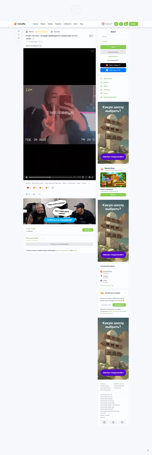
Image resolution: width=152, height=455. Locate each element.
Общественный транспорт (53, 183)
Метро (65, 183)
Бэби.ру (102, 417)
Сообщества (67, 24)
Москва (28, 183)
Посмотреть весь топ (107, 285)
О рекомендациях (119, 386)
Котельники (71, 183)
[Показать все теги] (88, 183)
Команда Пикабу (105, 388)
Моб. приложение (105, 390)
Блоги (75, 24)
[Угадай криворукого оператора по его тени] (33, 38)
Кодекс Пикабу (104, 386)
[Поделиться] (39, 194)
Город (78, 183)
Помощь (102, 384)
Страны (83, 183)
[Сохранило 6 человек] (34, 194)
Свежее (50, 24)
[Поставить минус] (18, 38)
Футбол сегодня (105, 415)
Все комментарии (32, 238)
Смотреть (87, 230)
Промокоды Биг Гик (106, 394)
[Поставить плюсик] (18, 30)
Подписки (58, 24)
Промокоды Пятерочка (107, 401)
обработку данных (114, 311)
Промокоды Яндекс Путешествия (110, 405)
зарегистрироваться (63, 250)
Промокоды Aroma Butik (107, 403)
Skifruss (31, 31)
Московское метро (38, 183)
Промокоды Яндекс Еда (107, 407)
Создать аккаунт (113, 52)
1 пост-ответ (31, 229)
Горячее (35, 24)
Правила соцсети (119, 384)
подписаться (119, 305)
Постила (102, 413)
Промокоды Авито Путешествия (109, 411)
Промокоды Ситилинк (106, 409)
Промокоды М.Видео (106, 399)
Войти (133, 24)
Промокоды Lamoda (106, 396)
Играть (113, 195)
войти (75, 250)
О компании (117, 388)
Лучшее (42, 24)
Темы (81, 24)
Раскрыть (59, 244)
